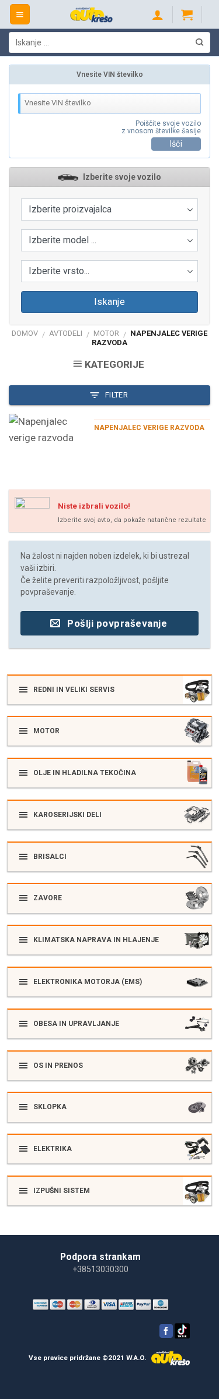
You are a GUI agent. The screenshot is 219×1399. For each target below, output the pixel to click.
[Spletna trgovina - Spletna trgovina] (91, 14)
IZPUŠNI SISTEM (61, 1191)
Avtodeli (65, 333)
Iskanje (109, 301)
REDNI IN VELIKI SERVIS (73, 690)
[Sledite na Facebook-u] (166, 1331)
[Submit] (200, 42)
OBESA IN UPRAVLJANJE (76, 1024)
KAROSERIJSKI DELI (67, 815)
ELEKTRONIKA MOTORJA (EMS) (87, 982)
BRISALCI (50, 857)
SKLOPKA (50, 1107)
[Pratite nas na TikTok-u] (182, 1336)
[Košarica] (187, 14)
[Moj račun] (158, 14)
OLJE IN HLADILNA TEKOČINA (84, 773)
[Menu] (20, 14)
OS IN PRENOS (58, 1065)
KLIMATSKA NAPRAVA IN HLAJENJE (96, 940)
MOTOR (106, 333)
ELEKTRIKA (52, 1149)
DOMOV (25, 333)
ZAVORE (47, 898)
